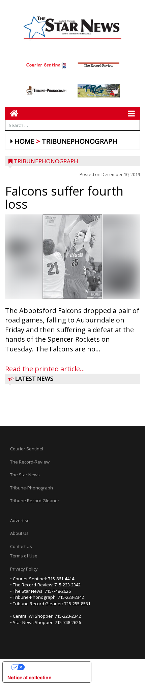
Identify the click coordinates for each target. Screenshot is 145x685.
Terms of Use (23, 556)
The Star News (25, 475)
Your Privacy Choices (54, 667)
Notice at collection (29, 677)
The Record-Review (30, 462)
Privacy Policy (24, 569)
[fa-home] (11, 113)
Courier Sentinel (26, 449)
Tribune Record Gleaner (34, 501)
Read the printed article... (45, 368)
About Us (19, 533)
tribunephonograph (79, 141)
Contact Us (21, 546)
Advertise (20, 520)
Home (24, 141)
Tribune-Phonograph (31, 488)
